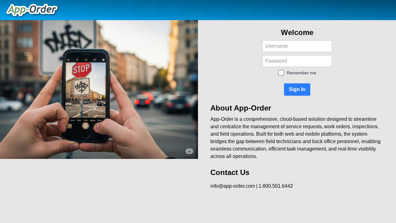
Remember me (301, 72)
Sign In (297, 89)
